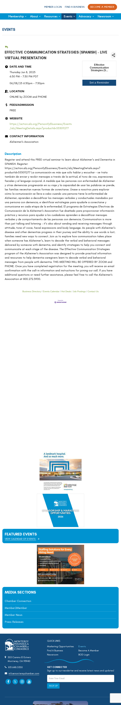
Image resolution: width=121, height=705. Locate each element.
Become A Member (88, 650)
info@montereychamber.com (24, 673)
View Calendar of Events (20, 538)
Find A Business (75, 7)
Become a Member (102, 7)
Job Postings (79, 291)
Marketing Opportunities (60, 646)
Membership (16, 16)
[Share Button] (113, 55)
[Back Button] (6, 47)
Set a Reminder (99, 82)
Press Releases (14, 622)
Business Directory (31, 291)
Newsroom (104, 16)
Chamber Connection (18, 601)
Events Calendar (51, 291)
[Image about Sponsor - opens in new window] (60, 490)
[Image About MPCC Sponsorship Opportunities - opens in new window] (60, 510)
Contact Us (93, 291)
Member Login (53, 7)
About (34, 16)
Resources (51, 16)
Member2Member (16, 608)
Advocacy (85, 16)
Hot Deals (66, 291)
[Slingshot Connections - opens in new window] (60, 583)
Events (68, 16)
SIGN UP (53, 686)
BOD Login (83, 654)
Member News (13, 615)
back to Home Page (13, 6)
